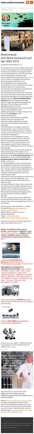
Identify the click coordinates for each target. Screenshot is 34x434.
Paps (7, 401)
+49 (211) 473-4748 (12, 216)
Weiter (14, 347)
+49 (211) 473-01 (11, 210)
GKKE (30, 410)
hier (21, 65)
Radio (4, 412)
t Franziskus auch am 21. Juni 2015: (20, 401)
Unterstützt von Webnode (9, 427)
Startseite (3, 8)
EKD (20, 412)
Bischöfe (15, 410)
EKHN (15, 412)
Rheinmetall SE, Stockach (25, 8)
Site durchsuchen (31, 2)
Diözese (23, 410)
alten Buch (10, 343)
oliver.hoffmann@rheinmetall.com (16, 218)
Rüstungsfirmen (12, 8)
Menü (27, 2)
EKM (9, 412)
